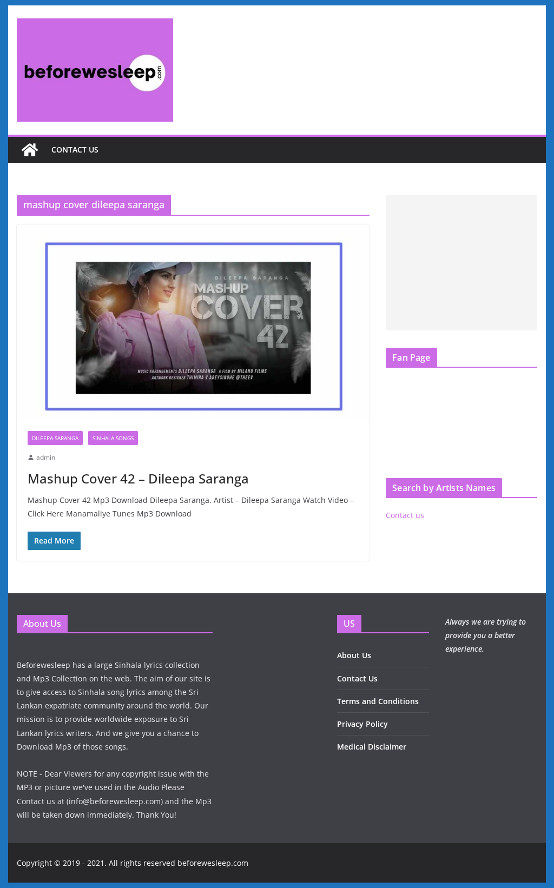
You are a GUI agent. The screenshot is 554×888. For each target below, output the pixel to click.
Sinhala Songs (113, 438)
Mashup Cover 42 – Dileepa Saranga (138, 478)
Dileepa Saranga (55, 438)
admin (45, 457)
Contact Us (357, 678)
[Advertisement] (461, 262)
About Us (354, 655)
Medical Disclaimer (371, 746)
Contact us (74, 149)
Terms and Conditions (378, 701)
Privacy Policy (362, 724)
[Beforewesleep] (30, 150)
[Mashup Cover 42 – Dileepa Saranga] (193, 322)
